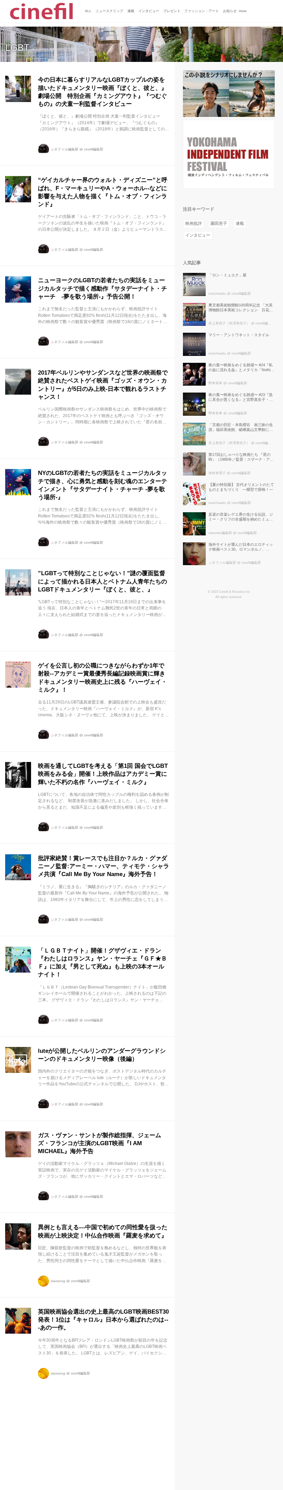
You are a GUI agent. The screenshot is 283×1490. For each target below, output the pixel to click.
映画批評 (193, 223)
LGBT (17, 48)
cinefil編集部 (93, 149)
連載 (240, 223)
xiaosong (58, 1281)
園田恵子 (219, 223)
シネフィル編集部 (64, 149)
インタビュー (197, 235)
